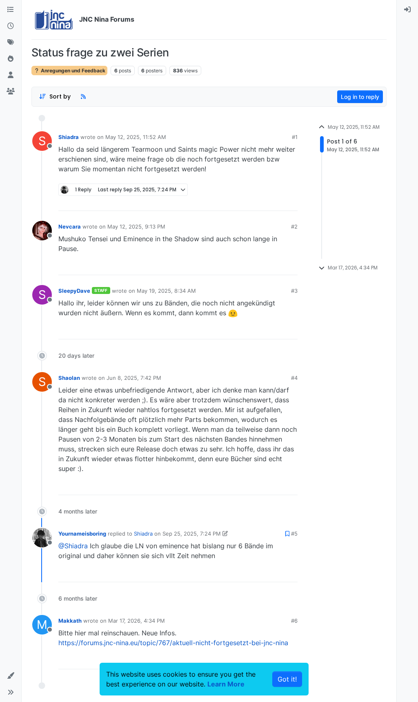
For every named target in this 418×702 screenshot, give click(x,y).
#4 (294, 378)
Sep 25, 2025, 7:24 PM (191, 533)
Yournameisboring (82, 533)
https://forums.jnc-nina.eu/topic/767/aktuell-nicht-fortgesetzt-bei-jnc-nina (173, 643)
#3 (294, 290)
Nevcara (69, 226)
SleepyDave (74, 290)
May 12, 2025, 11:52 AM (135, 137)
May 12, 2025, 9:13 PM (136, 226)
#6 (294, 620)
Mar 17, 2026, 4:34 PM (136, 620)
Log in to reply (360, 96)
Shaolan (69, 378)
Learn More (226, 684)
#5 (294, 533)
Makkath (70, 620)
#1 (295, 137)
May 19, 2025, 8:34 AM (166, 290)
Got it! (287, 679)
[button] (10, 675)
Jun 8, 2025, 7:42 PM (134, 378)
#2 (294, 226)
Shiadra (68, 137)
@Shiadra (73, 546)
